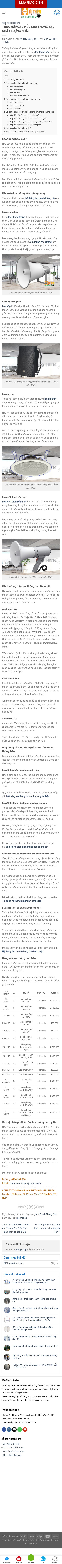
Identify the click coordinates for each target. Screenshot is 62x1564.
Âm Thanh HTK (16, 108)
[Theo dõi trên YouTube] (24, 1429)
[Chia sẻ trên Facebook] (25, 1207)
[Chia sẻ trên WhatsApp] (20, 1207)
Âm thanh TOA (16, 102)
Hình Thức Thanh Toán (13, 1447)
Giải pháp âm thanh (14, 1263)
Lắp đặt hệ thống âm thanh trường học (25, 125)
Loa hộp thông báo (17, 89)
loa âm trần (50, 398)
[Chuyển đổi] (57, 1263)
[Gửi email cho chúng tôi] (14, 1429)
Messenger (6, 1562)
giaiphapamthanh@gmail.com (25, 1183)
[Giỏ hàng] (57, 13)
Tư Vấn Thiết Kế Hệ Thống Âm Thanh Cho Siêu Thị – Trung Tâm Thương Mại (15, 1228)
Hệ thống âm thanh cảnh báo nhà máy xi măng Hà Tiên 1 (47, 1228)
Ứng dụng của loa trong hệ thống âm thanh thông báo (30, 112)
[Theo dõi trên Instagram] (9, 1429)
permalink (22, 1218)
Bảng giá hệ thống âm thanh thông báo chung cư (34, 1300)
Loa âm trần (15, 93)
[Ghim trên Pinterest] (41, 1207)
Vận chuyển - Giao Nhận (14, 1451)
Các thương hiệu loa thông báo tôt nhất (23, 99)
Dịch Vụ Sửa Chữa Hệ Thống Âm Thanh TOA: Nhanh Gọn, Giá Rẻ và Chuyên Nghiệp (34, 1281)
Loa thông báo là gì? (15, 79)
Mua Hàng (55, 1562)
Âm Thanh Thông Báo (11, 23)
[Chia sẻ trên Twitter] (31, 1207)
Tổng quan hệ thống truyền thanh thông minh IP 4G (35, 1347)
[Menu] (4, 12)
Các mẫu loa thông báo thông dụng (21, 83)
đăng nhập (21, 1249)
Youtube (19, 1562)
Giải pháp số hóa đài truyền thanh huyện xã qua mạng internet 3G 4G (35, 1309)
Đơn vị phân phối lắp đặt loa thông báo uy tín (26, 131)
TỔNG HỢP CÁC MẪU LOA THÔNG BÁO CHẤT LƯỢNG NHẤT (34, 1366)
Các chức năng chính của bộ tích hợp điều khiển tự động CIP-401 (32, 1328)
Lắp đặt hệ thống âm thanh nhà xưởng (25, 115)
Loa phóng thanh (17, 86)
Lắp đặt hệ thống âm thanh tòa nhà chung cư (28, 118)
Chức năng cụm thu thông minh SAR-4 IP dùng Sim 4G (34, 1337)
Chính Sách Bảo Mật (12, 1455)
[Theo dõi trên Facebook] (4, 1429)
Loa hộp (6, 306)
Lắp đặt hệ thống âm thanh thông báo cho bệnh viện (31, 121)
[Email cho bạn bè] (36, 1207)
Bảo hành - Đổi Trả (11, 1444)
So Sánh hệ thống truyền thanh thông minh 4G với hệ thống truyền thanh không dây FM (34, 1319)
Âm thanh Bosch (17, 105)
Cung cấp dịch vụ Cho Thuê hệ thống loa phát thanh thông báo (34, 1290)
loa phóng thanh (16, 217)
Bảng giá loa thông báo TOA (18, 128)
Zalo (43, 1562)
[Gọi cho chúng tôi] (19, 1429)
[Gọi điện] (31, 1558)
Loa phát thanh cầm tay (19, 96)
